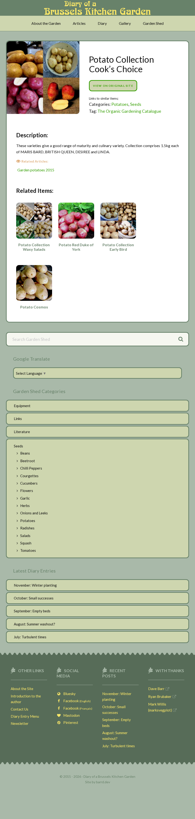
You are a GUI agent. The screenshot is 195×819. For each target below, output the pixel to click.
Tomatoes (28, 550)
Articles (79, 23)
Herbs (25, 505)
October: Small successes (34, 598)
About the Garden (46, 23)
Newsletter (20, 723)
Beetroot (27, 461)
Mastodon (70, 715)
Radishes (27, 528)
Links (18, 418)
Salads (25, 535)
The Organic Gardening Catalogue (129, 111)
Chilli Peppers (31, 468)
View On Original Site (113, 85)
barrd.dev (103, 782)
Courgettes (29, 476)
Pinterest (69, 722)
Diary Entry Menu (25, 716)
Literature (22, 432)
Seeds (135, 104)
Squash (25, 543)
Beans (25, 453)
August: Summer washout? (34, 624)
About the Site (22, 688)
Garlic (25, 498)
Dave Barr (156, 688)
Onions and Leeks (34, 513)
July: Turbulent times (30, 637)
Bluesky (68, 693)
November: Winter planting (35, 585)
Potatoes (119, 104)
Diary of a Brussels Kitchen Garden (97, 10)
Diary (102, 23)
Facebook (76, 701)
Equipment (22, 406)
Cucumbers (29, 483)
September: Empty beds (32, 611)
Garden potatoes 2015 (35, 170)
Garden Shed (153, 23)
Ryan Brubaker (159, 696)
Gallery (125, 23)
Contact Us (19, 709)
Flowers (26, 490)
